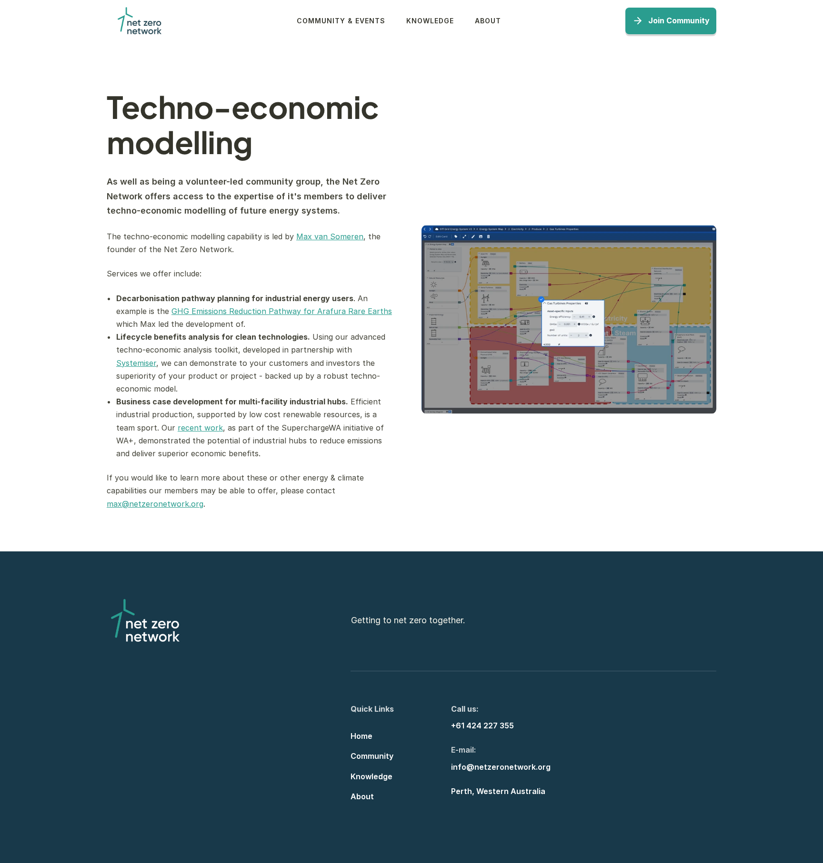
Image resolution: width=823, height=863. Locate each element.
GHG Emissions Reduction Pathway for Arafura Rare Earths (281, 311)
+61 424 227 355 (482, 725)
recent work (200, 427)
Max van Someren (329, 236)
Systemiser (136, 362)
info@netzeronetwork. (494, 766)
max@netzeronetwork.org (155, 503)
